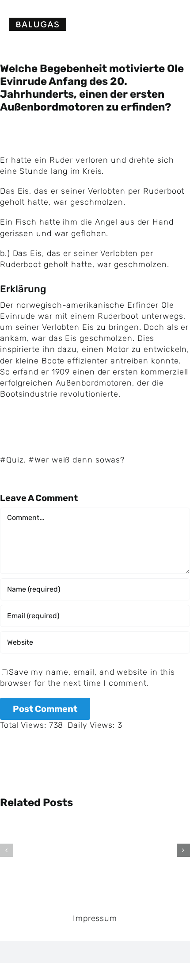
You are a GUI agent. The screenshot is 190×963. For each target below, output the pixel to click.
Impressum (95, 918)
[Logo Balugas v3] (37, 22)
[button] (6, 850)
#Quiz (12, 460)
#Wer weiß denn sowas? (76, 460)
